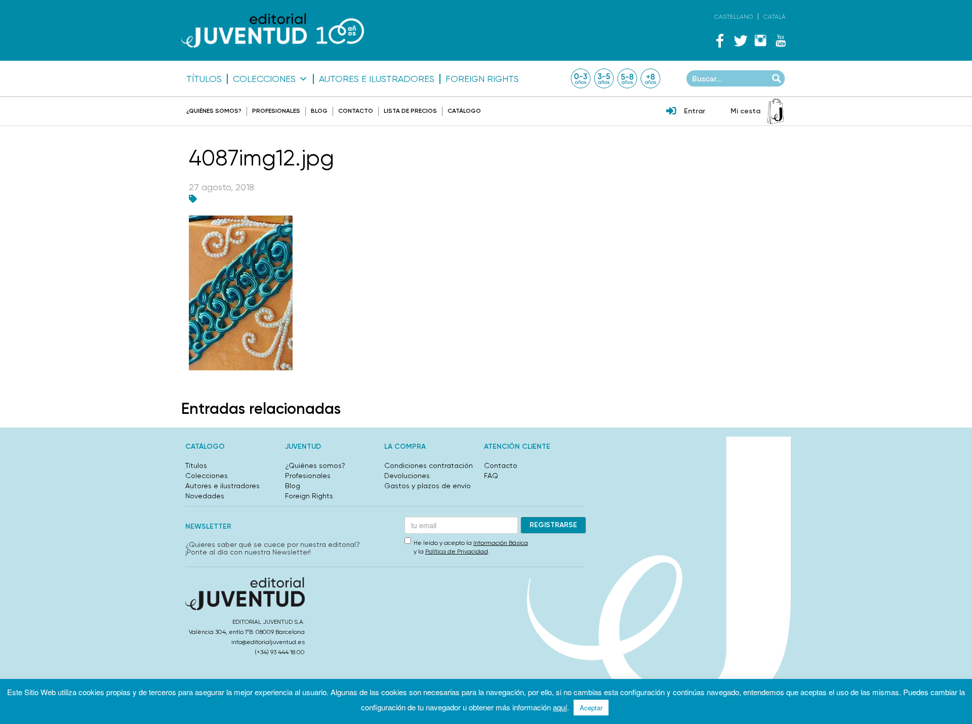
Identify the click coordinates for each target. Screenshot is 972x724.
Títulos (204, 79)
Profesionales (276, 110)
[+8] (650, 78)
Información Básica (500, 542)
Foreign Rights (482, 79)
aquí (560, 707)
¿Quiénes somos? (213, 110)
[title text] (272, 30)
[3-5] (604, 78)
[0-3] (580, 78)
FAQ (491, 476)
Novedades (204, 496)
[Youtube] (781, 40)
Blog (319, 110)
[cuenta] (671, 112)
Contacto (355, 110)
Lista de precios (410, 110)
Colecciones (264, 79)
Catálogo (464, 110)
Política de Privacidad (456, 551)
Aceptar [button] (591, 707)
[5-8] (627, 78)
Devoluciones (407, 476)
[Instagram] (760, 40)
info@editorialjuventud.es (268, 642)
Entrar (694, 111)
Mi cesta (745, 111)
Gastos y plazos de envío (427, 486)
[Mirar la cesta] (775, 111)
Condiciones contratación (428, 465)
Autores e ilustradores (376, 79)
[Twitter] (740, 40)
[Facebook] (720, 40)
